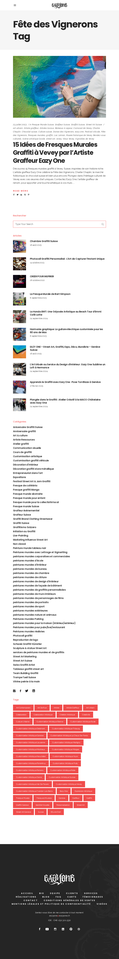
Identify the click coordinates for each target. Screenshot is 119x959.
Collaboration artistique (43, 715)
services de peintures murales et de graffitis (38, 652)
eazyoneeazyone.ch (59, 916)
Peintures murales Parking (28, 619)
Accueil (27, 893)
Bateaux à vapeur (63, 128)
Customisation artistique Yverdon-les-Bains (34, 791)
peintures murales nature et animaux (34, 614)
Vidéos (102, 903)
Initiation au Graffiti (24, 531)
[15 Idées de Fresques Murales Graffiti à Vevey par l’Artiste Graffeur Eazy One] (59, 87)
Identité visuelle (42, 805)
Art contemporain (23, 708)
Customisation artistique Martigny (66, 742)
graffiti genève (22, 805)
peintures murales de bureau (30, 569)
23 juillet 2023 (20, 124)
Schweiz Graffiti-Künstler (27, 644)
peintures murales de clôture (29, 577)
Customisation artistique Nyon (65, 756)
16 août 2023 (36, 245)
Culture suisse (45, 132)
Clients (72, 893)
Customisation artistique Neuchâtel (31, 756)
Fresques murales (36, 135)
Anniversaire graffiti (24, 431)
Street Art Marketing (24, 656)
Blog (46, 896)
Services (91, 893)
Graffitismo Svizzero (24, 527)
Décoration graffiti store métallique (33, 468)
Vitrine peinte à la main (26, 681)
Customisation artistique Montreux (30, 749)
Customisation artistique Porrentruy (31, 763)
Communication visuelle (27, 448)
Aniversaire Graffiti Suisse (28, 427)
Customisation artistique (27, 456)
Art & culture (20, 435)
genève (62, 798)
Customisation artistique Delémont (30, 728)
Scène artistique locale (33, 139)
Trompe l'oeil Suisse (24, 677)
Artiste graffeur (31, 128)
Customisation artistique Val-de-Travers (32, 784)
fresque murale (22, 798)
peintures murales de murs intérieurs (34, 594)
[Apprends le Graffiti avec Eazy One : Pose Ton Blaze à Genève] (19, 387)
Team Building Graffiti (25, 673)
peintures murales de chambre (31, 573)
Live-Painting (20, 535)
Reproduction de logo (25, 639)
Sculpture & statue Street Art (30, 648)
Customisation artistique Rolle (62, 770)
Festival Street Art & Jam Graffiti (31, 481)
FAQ (58, 896)
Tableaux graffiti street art (28, 669)
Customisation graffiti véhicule (31, 460)
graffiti (49, 135)
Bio (41, 893)
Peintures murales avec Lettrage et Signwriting (40, 552)
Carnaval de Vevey (82, 128)
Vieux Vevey (68, 139)
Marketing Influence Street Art (30, 539)
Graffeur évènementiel (26, 510)
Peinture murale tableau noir (29, 548)
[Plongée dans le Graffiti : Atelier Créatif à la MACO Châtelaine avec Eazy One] (19, 404)
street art (50, 139)
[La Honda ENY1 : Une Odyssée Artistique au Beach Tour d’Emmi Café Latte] (19, 316)
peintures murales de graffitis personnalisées (39, 589)
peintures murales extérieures (30, 610)
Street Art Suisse (94, 124)
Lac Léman (59, 135)
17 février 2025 (36, 386)
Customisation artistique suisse (62, 777)
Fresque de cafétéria (25, 485)
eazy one (79, 132)
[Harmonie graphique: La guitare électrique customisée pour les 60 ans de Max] (19, 334)
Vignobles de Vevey (84, 139)
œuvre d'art (56, 812)
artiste (56, 708)
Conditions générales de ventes (70, 900)
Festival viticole (92, 132)
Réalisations (26, 896)
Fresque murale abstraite (28, 493)
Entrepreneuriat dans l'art (28, 473)
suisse (41, 812)
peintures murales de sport (28, 606)
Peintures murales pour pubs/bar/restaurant (39, 627)
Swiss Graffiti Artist (24, 664)
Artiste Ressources (24, 439)
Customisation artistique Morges (65, 749)
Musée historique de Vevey (79, 135)
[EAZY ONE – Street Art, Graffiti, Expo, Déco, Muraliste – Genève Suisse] (19, 351)
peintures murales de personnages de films (38, 598)
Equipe (55, 893)
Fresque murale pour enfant (29, 498)
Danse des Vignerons (63, 132)
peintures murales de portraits (30, 602)
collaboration (21, 715)
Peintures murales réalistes (29, 631)
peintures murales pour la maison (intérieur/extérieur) (44, 623)
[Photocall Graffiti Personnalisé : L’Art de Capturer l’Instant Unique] (19, 263)
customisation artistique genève (29, 735)
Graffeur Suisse (62, 124)
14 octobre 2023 (37, 262)
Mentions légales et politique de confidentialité (51, 903)
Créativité (86, 715)
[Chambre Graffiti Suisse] (19, 246)
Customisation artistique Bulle (83, 722)
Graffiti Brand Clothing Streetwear (33, 519)
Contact (31, 900)
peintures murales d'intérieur (29, 564)
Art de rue (42, 708)
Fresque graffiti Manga (26, 489)
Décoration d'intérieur (25, 464)
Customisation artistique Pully (65, 763)
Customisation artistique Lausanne (30, 742)
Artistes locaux (47, 128)
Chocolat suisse (29, 132)
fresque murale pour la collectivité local (36, 502)
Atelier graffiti (21, 443)
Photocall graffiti (22, 635)
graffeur (75, 798)
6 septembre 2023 (38, 336)
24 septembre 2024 (39, 318)
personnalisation (63, 805)
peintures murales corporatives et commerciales (41, 556)
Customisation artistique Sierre (29, 777)
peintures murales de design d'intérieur (36, 581)
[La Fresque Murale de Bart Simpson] (19, 299)
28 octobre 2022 (37, 280)
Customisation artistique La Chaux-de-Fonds (69, 735)
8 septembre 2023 (38, 298)
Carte (72, 896)
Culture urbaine (22, 722)
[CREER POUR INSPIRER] (19, 281)
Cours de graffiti (22, 452)
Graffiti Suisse (78, 124)
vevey (59, 139)
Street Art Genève (23, 812)
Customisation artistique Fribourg (66, 728)
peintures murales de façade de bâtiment (37, 585)
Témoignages (92, 896)
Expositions (19, 477)
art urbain (18, 128)
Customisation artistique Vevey (69, 784)
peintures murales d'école (28, 560)
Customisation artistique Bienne (50, 722)
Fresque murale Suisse (43, 124)
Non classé (19, 544)
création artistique (67, 715)
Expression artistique (83, 791)
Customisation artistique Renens (29, 770)
